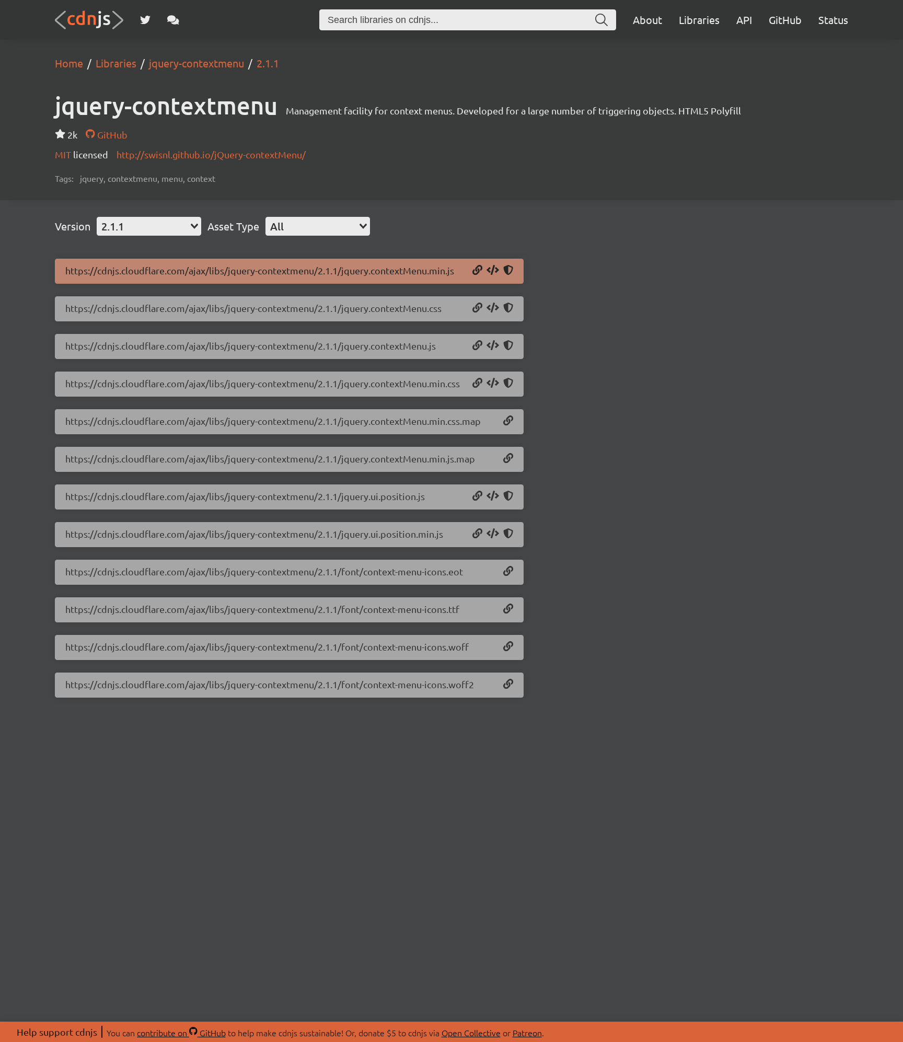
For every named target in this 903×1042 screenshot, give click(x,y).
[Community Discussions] (173, 19)
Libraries (699, 19)
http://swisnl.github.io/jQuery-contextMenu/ (211, 154)
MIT (64, 154)
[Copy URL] (477, 270)
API (744, 19)
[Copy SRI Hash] (508, 270)
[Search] (601, 20)
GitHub (785, 19)
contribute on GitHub (181, 1032)
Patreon (527, 1032)
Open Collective (471, 1032)
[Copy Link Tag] (493, 308)
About (647, 19)
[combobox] (149, 226)
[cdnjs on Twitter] (145, 19)
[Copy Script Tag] (493, 270)
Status (833, 19)
